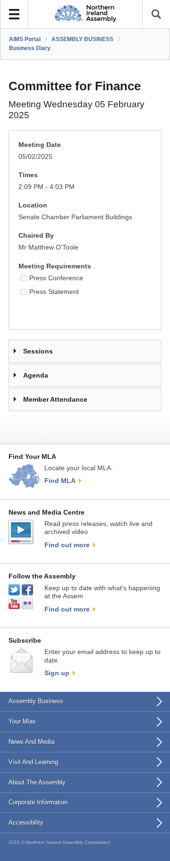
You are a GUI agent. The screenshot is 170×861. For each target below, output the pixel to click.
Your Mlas (22, 721)
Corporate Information (38, 802)
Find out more (67, 545)
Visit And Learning (33, 762)
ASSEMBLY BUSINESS (82, 39)
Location (32, 205)
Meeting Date (39, 144)
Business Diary (30, 48)
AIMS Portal (25, 39)
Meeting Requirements (54, 266)
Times (28, 175)
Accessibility (25, 822)
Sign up (56, 673)
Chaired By (36, 235)
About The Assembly (37, 782)
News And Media (31, 741)
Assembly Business (35, 701)
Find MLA (60, 480)
